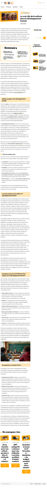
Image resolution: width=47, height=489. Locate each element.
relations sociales (17, 113)
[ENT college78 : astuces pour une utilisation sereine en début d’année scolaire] (15, 438)
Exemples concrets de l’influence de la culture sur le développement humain (23, 52)
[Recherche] (40, 3)
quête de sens (19, 143)
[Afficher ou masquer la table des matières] (23, 48)
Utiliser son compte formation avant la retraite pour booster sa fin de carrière (42, 68)
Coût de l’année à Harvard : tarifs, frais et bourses (42, 55)
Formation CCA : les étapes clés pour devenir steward (42, 61)
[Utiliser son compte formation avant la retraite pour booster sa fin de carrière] (35, 67)
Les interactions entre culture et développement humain (8, 58)
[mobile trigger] (2, 3)
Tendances (26, 12)
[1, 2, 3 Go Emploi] (8, 3)
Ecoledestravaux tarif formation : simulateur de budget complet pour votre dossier (26, 456)
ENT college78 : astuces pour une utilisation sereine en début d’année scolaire (15, 453)
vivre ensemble (18, 92)
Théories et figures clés (9, 54)
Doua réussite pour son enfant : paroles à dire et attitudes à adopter (5, 453)
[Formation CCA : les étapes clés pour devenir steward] (35, 61)
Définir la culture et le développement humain (8, 52)
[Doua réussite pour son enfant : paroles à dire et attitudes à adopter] (4, 438)
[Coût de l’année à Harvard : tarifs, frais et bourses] (35, 54)
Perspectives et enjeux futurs (22, 56)
